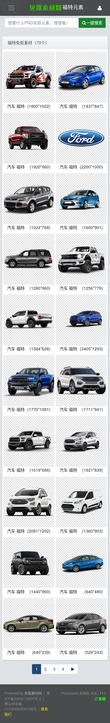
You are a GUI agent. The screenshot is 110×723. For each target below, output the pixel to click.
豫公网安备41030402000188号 (20, 706)
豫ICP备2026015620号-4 (27, 695)
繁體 (102, 698)
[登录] (100, 8)
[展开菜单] (11, 8)
